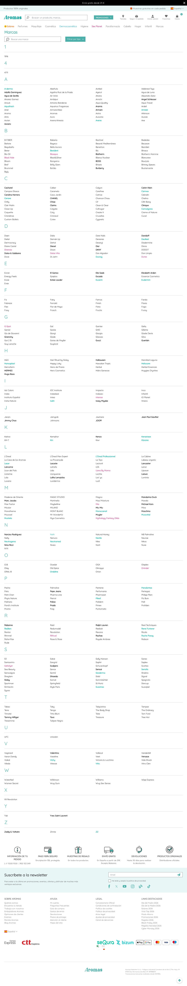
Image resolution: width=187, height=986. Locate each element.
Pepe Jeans (55, 591)
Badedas (145, 140)
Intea (52, 397)
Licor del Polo (10, 470)
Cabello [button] (127, 26)
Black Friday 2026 (149, 923)
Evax (6, 283)
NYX (6, 548)
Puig (52, 609)
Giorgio (99, 333)
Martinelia (54, 500)
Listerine (8, 474)
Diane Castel (10, 246)
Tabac (7, 706)
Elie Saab (100, 273)
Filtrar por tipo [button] (74, 39)
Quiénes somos (11, 903)
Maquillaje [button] (36, 26)
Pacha (7, 587)
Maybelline (55, 504)
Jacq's (7, 417)
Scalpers (54, 666)
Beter (6, 150)
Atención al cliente (58, 920)
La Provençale (56, 460)
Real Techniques (148, 625)
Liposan (145, 470)
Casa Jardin (55, 194)
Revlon (7, 632)
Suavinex (100, 687)
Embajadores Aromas (14, 911)
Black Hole (9, 157)
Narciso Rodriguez (12, 534)
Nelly (6, 538)
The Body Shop (103, 710)
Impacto (99, 390)
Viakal (7, 760)
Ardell (144, 106)
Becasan (145, 143)
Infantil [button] (148, 26)
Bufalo (53, 168)
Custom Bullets (11, 219)
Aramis (99, 106)
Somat (53, 680)
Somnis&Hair (102, 680)
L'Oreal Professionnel (105, 456)
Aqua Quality (102, 103)
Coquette (8, 212)
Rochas (99, 635)
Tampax (145, 706)
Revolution (55, 632)
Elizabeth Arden (148, 273)
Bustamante (147, 168)
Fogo (143, 306)
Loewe (144, 474)
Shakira (144, 673)
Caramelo (54, 191)
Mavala (144, 500)
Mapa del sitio (56, 923)
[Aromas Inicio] (12, 19)
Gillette (144, 330)
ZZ (97, 831)
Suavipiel (145, 687)
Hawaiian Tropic (103, 363)
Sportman (9, 683)
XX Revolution (10, 799)
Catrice (99, 194)
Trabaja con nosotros (14, 908)
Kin (51, 440)
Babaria (53, 140)
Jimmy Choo (10, 420)
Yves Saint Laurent (58, 815)
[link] (9, 26)
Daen (6, 235)
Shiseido (54, 676)
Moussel (8, 514)
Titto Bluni (54, 713)
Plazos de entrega (58, 917)
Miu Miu (99, 507)
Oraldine (54, 571)
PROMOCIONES (102, 18)
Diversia (8, 249)
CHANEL (54, 198)
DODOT (145, 249)
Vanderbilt (146, 753)
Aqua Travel (146, 103)
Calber (53, 187)
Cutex (53, 219)
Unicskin (54, 737)
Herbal (99, 367)
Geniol (7, 330)
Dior (97, 246)
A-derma (8, 88)
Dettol (53, 242)
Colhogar (100, 209)
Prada (53, 605)
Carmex (145, 191)
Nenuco (53, 538)
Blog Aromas (10, 923)
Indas (6, 394)
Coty (52, 212)
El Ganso (54, 273)
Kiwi (97, 440)
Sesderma (100, 673)
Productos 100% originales (16, 8)
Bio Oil (7, 154)
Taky (52, 706)
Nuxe (143, 545)
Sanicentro (9, 662)
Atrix (6, 117)
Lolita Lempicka (57, 477)
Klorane (145, 440)
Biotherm (100, 154)
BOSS (98, 161)
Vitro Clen (145, 763)
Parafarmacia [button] (113, 26)
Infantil (144, 394)
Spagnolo (145, 680)
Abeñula (54, 88)
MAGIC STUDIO (57, 497)
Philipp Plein (146, 594)
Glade (53, 337)
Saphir (99, 662)
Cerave (7, 198)
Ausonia (99, 117)
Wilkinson (54, 779)
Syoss (7, 690)
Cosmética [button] (50, 26)
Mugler (99, 514)
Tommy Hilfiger (11, 717)
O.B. (6, 564)
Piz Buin (145, 598)
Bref (6, 164)
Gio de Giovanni (11, 333)
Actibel (99, 88)
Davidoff (145, 235)
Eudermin (145, 280)
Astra (98, 113)
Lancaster (146, 463)
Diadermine (146, 242)
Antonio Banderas (58, 103)
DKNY (98, 249)
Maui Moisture (102, 500)
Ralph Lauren (102, 625)
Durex (144, 256)
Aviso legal (100, 914)
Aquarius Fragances (59, 106)
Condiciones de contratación (108, 905)
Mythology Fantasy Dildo (107, 518)
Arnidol (144, 110)
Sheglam (8, 676)
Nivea (52, 545)
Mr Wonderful (56, 514)
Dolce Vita (55, 253)
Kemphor (54, 436)
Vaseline (54, 756)
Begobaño (9, 147)
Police (53, 602)
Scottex (144, 666)
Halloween (100, 360)
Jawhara (100, 417)
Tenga (53, 710)
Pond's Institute (11, 605)
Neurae (144, 538)
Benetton (100, 147)
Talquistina (101, 706)
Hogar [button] (138, 26)
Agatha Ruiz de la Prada (61, 92)
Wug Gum (55, 783)
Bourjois (145, 161)
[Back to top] (179, 980)
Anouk (7, 103)
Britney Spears (148, 164)
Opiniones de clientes (13, 914)
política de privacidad (137, 881)
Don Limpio (146, 253)
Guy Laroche (10, 344)
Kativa (7, 436)
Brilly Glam (55, 164)
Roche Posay (147, 635)
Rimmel (8, 635)
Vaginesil (8, 753)
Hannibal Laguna (149, 360)
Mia (97, 504)
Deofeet (145, 239)
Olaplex (144, 564)
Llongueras (55, 474)
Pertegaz (145, 591)
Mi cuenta (54, 903)
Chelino (144, 198)
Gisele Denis (147, 333)
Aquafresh (9, 106)
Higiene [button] (84, 26)
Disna (144, 246)
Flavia (144, 303)
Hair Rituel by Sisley (59, 360)
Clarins (53, 205)
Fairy (52, 299)
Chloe (52, 202)
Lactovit (99, 463)
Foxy (6, 310)
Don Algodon (102, 253)
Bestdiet (145, 147)
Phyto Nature (10, 598)
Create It (100, 212)
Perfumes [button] (22, 26)
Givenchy (8, 337)
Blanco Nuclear (103, 157)
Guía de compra (57, 908)
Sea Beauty (9, 669)
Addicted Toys (147, 88)
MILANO (54, 507)
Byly (6, 171)
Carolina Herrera (12, 194)
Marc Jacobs (10, 500)
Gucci (98, 340)
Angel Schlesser (148, 99)
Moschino (145, 511)
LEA (97, 467)
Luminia (145, 477)
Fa (5, 299)
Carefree (100, 191)
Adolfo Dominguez (13, 92)
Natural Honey (102, 534)
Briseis (99, 164)
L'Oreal (7, 456)
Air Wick (54, 95)
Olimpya (100, 568)
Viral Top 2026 (147, 911)
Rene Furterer (147, 628)
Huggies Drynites (149, 370)
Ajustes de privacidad (105, 917)
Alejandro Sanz (148, 95)
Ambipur (54, 99)
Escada (99, 276)
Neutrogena (10, 541)
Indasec (99, 394)
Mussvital (145, 514)
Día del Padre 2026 (149, 903)
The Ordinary (147, 710)
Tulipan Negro (56, 720)
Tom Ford (145, 713)
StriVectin (8, 687)
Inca (143, 390)
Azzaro (7, 124)
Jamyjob (54, 417)
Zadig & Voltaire (12, 831)
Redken (7, 628)
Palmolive (54, 587)
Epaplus (53, 276)
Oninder (145, 568)
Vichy (52, 760)
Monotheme (10, 511)
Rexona (99, 632)
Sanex (144, 658)
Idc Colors (9, 390)
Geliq (143, 326)
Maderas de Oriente (13, 497)
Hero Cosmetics (57, 370)
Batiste (7, 143)
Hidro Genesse (102, 370)
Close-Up (8, 209)
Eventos (7, 917)
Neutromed (55, 541)
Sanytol (53, 662)
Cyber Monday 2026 (150, 928)
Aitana (99, 95)
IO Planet (145, 397)
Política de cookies (104, 908)
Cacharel (8, 187)
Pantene (99, 587)
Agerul (99, 92)
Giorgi (53, 333)
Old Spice (54, 568)
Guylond (54, 344)
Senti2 (53, 673)
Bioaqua (54, 154)
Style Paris (55, 687)
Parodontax (146, 587)
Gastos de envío (57, 911)
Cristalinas (9, 216)
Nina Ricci (8, 545)
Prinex (98, 605)
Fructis (99, 310)
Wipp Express (147, 779)
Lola (6, 477)
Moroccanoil (101, 511)
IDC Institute (56, 390)
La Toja (99, 460)
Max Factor (9, 504)
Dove (6, 256)
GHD (98, 330)
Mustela (8, 518)
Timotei (7, 713)
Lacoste (53, 463)
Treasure (100, 717)
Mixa (143, 507)
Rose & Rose (56, 639)
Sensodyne (9, 673)
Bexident (54, 150)
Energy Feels (10, 276)
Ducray (99, 256)
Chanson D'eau (103, 198)
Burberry (100, 168)
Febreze (8, 303)
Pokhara (8, 602)
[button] (97, 26)
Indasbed (54, 394)
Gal (51, 326)
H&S (6, 360)
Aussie (144, 117)
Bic (97, 150)
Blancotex (146, 157)
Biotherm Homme (149, 154)
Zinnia (53, 831)
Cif (97, 202)
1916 (6, 56)
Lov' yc (99, 477)
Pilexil (98, 598)
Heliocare (145, 363)
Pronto (7, 609)
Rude (6, 642)
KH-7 (6, 440)
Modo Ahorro (147, 914)
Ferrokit (53, 303)
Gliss (143, 337)
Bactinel (99, 140)
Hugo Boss (9, 374)
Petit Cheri (9, 594)
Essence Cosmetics (150, 276)
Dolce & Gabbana (12, 253)
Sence (53, 669)
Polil (143, 602)
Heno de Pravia (57, 367)
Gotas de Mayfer (58, 340)
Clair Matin (9, 205)
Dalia (52, 235)
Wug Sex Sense (103, 783)
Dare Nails (100, 235)
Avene (99, 120)
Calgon (99, 187)
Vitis (98, 763)
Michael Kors (147, 504)
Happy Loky (55, 363)
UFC (6, 737)
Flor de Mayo (56, 306)
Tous (52, 717)
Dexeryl (99, 242)
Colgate (53, 209)
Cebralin (145, 194)
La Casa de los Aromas (15, 460)
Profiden (145, 605)
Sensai (99, 669)
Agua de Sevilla (11, 95)
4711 (6, 72)
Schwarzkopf (102, 666)
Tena (6, 710)
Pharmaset (101, 594)
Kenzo (99, 436)
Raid (52, 625)
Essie (6, 280)
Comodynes (147, 209)
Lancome (8, 467)
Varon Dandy (10, 756)
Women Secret (11, 783)
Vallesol (99, 753)
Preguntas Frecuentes (59, 905)
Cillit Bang (146, 202)
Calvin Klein (146, 187)
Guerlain (145, 340)
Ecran (7, 273)
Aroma (7, 113)
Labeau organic (148, 460)
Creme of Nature (149, 212)
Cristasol (54, 216)
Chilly (6, 202)
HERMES (8, 370)
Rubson (144, 639)
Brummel (8, 168)
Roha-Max (9, 639)
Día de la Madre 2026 (150, 905)
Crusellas (100, 216)
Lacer (6, 463)
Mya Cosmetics (57, 518)
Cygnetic (100, 219)
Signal (144, 676)
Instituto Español (12, 397)
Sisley (7, 680)
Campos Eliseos (11, 191)
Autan (7, 120)
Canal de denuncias (104, 920)
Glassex (99, 337)
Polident (99, 602)
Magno (99, 497)
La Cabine (146, 456)
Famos (99, 299)
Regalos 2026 (147, 920)
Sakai (52, 658)
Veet (98, 756)
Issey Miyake (102, 401)
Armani (99, 110)
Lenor (144, 467)
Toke (98, 713)
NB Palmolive (147, 534)
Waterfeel (9, 779)
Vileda (7, 763)
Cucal (144, 216)
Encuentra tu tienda (13, 905)
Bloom (7, 161)
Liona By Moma (103, 470)
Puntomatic (101, 609)
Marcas (159, 26)
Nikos (144, 541)
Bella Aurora (56, 147)
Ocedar (53, 564)
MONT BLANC (56, 511)
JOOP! (99, 420)
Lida (52, 470)
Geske (53, 330)
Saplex (144, 662)
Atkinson (145, 113)
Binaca (144, 150)
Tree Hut (145, 717)
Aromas (53, 113)
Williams (100, 779)
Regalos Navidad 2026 (151, 925)
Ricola (144, 632)
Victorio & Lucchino (105, 760)
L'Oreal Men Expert (59, 456)
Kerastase (146, 436)
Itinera (144, 401)
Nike (98, 541)
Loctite (99, 474)
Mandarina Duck (149, 497)
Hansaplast (9, 363)
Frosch (53, 310)
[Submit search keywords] (27, 17)
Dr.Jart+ (54, 256)
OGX (98, 564)
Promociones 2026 (149, 917)
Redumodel (55, 628)
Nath (52, 534)
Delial (6, 239)
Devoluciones (56, 914)
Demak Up (55, 239)
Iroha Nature (10, 401)
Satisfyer (8, 666)
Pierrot (53, 598)
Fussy (144, 310)
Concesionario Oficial (105, 903)
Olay (6, 568)
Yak (6, 815)
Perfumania (101, 591)
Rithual (53, 635)
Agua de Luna (147, 92)
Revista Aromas (11, 920)
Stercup (145, 683)
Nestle (99, 538)
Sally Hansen (102, 658)
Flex (6, 306)
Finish (98, 303)
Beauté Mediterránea (106, 143)
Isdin (52, 401)
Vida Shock (146, 760)
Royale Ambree (103, 639)
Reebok (99, 628)
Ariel (6, 110)
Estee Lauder (56, 280)
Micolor (7, 507)
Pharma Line (56, 594)
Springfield (55, 683)
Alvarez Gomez (11, 99)
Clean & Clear (102, 205)
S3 (5, 658)
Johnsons (54, 420)
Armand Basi (56, 110)
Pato (6, 591)
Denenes (100, 239)
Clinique (145, 205)
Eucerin (99, 280)
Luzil (98, 481)
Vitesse (53, 763)
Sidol (98, 676)
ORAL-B (8, 571)
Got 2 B (7, 340)
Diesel (53, 246)
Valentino (54, 753)
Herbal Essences (149, 367)
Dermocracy (10, 242)
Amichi (99, 99)
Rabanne (8, 625)
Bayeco (53, 143)
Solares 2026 (147, 908)
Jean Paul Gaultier (150, 417)
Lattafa (53, 467)
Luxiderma (55, 481)
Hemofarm (9, 367)
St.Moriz (99, 683)
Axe (143, 120)
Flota (98, 306)
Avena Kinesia (56, 120)
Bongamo (54, 161)
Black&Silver (56, 157)
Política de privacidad (105, 911)
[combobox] (56, 17)
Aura (52, 117)
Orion (98, 571)
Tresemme (9, 720)
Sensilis (144, 669)
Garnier (99, 326)
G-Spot (7, 326)
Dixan (52, 249)
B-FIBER (8, 140)
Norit (98, 545)
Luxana (7, 481)
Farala (144, 299)
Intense (99, 397)
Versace (145, 756)
